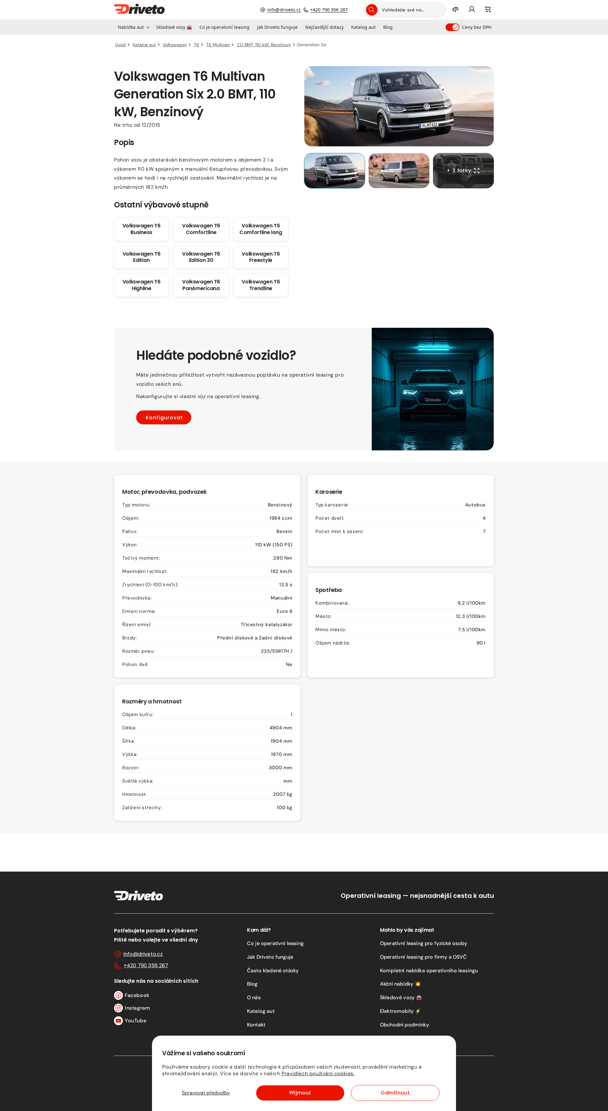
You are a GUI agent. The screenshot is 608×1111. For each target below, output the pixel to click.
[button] (133, 27)
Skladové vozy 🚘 (401, 997)
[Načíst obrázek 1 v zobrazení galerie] (334, 170)
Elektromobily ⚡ (400, 1011)
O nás (254, 997)
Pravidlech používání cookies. (318, 1073)
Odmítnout (395, 1092)
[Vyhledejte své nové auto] (371, 10)
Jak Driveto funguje (270, 957)
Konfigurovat (164, 417)
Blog (252, 984)
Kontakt (256, 1024)
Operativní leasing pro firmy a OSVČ (423, 957)
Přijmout (300, 1092)
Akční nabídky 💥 (400, 984)
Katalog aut (261, 1011)
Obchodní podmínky (404, 1024)
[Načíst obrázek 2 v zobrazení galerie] (398, 170)
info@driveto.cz (284, 10)
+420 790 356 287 (329, 10)
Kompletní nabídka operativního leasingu (429, 970)
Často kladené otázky (273, 970)
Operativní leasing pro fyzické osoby (423, 943)
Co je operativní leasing (275, 943)
